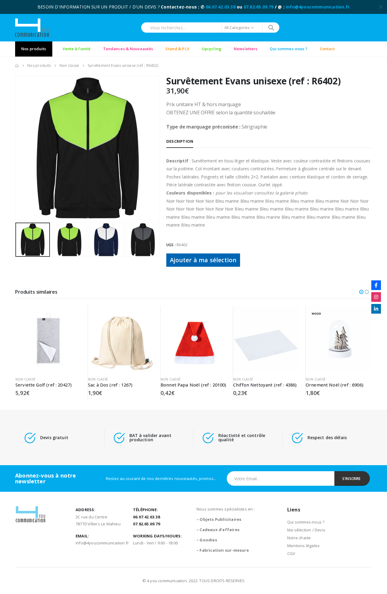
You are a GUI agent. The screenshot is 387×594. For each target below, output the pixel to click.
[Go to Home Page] (17, 66)
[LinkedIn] (376, 309)
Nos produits (33, 48)
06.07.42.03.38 (221, 7)
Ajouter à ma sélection (203, 260)
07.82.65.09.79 (259, 7)
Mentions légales (303, 545)
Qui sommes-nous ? (305, 522)
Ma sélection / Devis (306, 530)
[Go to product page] (48, 339)
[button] (16, 147)
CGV (291, 553)
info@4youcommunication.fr (318, 7)
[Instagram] (376, 297)
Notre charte (299, 537)
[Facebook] (376, 285)
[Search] (271, 27)
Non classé (25, 379)
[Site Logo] (32, 27)
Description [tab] (179, 141)
